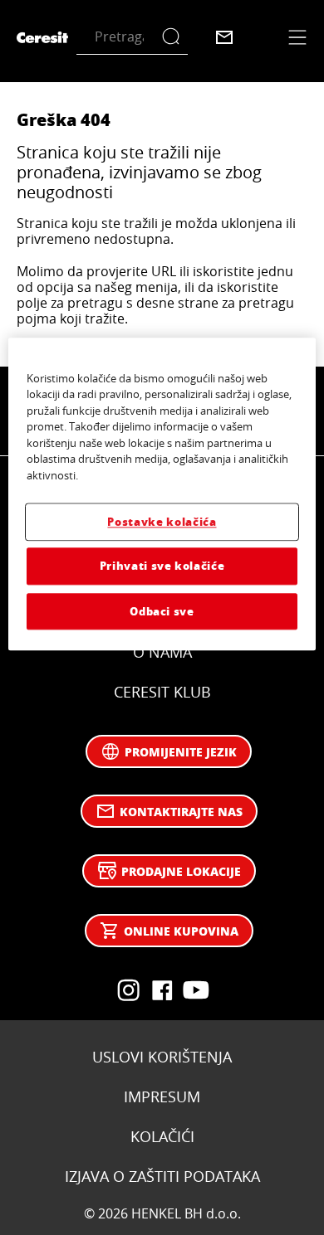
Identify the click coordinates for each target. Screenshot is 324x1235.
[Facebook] (162, 990)
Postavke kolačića (161, 522)
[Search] (175, 37)
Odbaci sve (162, 611)
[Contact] (224, 37)
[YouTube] (128, 990)
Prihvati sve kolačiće (162, 566)
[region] (162, 494)
